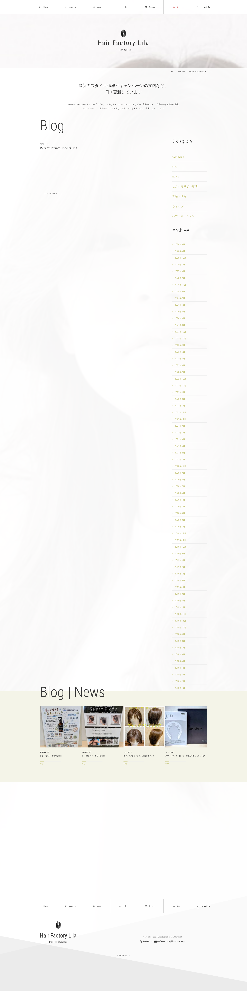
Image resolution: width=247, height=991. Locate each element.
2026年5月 (180, 251)
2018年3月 (180, 674)
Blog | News (181, 71)
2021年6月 (180, 439)
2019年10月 (180, 547)
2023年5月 (180, 359)
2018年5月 (180, 661)
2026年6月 (180, 244)
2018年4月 (180, 668)
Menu (97, 7)
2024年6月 (180, 305)
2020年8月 (180, 479)
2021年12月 (180, 412)
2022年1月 (180, 406)
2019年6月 (180, 574)
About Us (70, 7)
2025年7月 (180, 264)
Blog (177, 7)
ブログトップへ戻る (50, 193)
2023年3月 (180, 365)
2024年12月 (180, 285)
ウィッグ (178, 206)
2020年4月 (180, 506)
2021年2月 (180, 453)
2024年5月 (180, 311)
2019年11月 (180, 540)
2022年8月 (180, 392)
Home (43, 7)
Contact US (203, 906)
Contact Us (203, 7)
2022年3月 (180, 399)
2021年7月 (180, 432)
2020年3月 (180, 513)
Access (150, 7)
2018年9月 (180, 634)
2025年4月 (180, 271)
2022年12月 (180, 379)
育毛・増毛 (179, 196)
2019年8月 (180, 560)
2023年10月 (180, 338)
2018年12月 (180, 614)
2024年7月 (180, 298)
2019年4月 (180, 587)
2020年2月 (180, 520)
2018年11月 (180, 621)
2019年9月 (180, 553)
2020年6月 (180, 493)
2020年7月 (180, 486)
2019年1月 (180, 607)
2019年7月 (180, 567)
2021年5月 (180, 446)
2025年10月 (180, 258)
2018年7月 (180, 648)
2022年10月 (180, 385)
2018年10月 (180, 627)
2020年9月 (180, 473)
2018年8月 (180, 641)
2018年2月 (180, 681)
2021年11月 (180, 419)
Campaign (178, 156)
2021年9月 (180, 426)
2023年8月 (180, 345)
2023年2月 (180, 372)
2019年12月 (180, 533)
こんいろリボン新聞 (185, 186)
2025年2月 (180, 278)
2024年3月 (180, 325)
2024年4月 (180, 318)
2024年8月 (180, 291)
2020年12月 (180, 466)
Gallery (123, 7)
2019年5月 (180, 580)
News (175, 176)
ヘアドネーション (183, 216)
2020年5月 (180, 500)
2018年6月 (180, 654)
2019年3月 (180, 594)
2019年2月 (180, 600)
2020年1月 (180, 527)
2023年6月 (180, 352)
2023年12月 (180, 332)
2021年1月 (180, 459)
